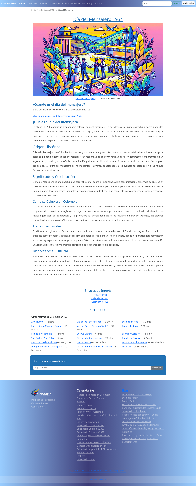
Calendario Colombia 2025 (90, 425)
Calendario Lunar (86, 459)
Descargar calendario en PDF (92, 445)
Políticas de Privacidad (43, 399)
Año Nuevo (37, 321)
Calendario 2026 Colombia (98, 479)
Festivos (33, 3)
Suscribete (156, 367)
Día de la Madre (130, 397)
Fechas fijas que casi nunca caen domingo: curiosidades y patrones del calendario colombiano (142, 408)
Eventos (44, 3)
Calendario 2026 (58, 3)
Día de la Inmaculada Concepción (94, 346)
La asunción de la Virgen (44, 342)
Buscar (177, 3)
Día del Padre (129, 401)
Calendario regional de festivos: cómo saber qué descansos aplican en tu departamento (142, 438)
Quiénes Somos (39, 403)
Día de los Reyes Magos (89, 321)
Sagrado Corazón (131, 333)
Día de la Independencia (89, 338)
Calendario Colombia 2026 (90, 428)
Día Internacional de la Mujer (137, 394)
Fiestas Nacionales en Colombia (93, 394)
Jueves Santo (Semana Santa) (46, 326)
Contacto (98, 3)
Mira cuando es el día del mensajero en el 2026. (57, 115)
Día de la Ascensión (41, 333)
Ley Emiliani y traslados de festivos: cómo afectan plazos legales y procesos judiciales (143, 428)
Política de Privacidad (88, 421)
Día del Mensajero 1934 (98, 19)
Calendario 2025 (76, 3)
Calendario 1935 (99, 301)
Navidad (126, 346)
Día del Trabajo (130, 326)
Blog (89, 3)
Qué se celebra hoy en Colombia (94, 442)
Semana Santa (84, 404)
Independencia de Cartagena (46, 346)
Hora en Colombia (86, 408)
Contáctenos (38, 406)
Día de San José (130, 321)
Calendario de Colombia (14, 3)
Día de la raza (84, 342)
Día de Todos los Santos (134, 342)
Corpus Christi (84, 333)
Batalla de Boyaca (131, 338)
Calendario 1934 (99, 298)
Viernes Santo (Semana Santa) (92, 326)
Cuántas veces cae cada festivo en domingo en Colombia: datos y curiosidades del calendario (140, 418)
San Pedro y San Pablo (43, 338)
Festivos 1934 (100, 294)
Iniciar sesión (188, 3)
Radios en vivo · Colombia (90, 411)
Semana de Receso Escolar (91, 398)
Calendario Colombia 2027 (90, 432)
